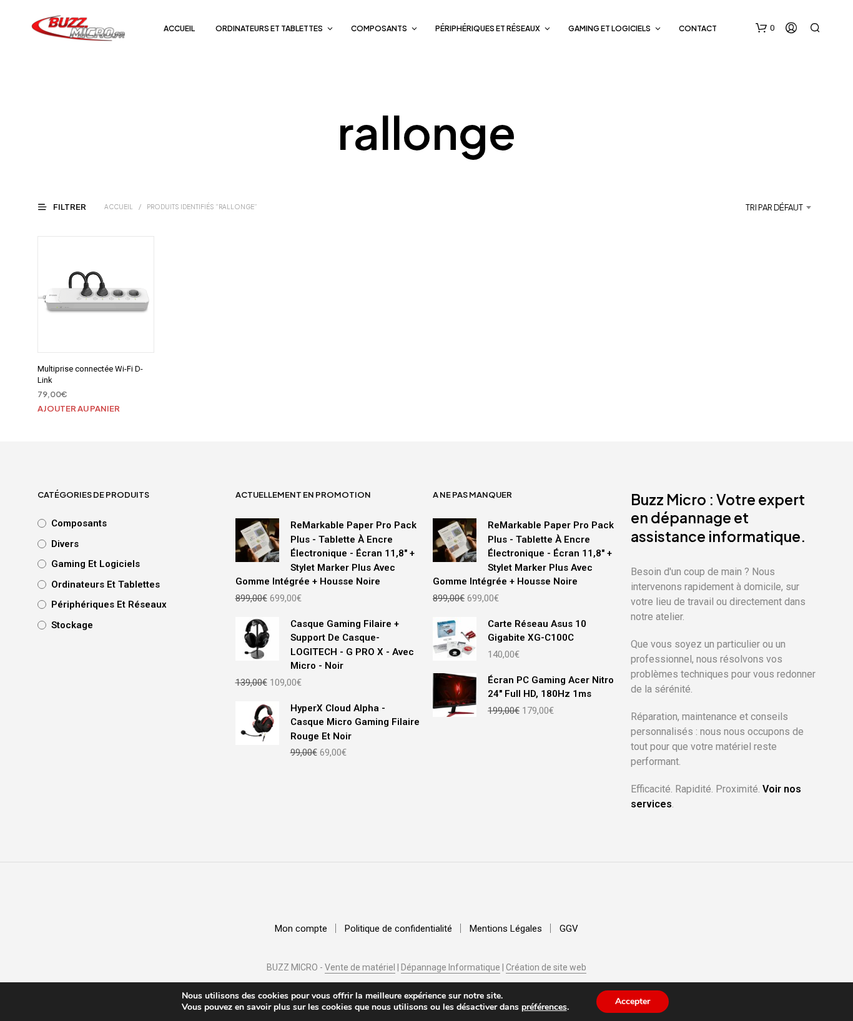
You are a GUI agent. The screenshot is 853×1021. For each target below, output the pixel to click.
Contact (698, 28)
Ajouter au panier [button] (78, 408)
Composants (379, 28)
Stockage (72, 625)
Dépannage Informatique (450, 967)
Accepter (632, 1001)
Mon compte (301, 928)
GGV (569, 928)
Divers (65, 544)
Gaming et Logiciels (609, 28)
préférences (544, 1007)
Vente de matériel (360, 967)
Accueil (179, 28)
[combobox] (742, 207)
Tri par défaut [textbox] (774, 207)
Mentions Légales (506, 928)
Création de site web (546, 967)
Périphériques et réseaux (487, 28)
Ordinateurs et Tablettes (269, 28)
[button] (765, 28)
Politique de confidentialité (398, 928)
